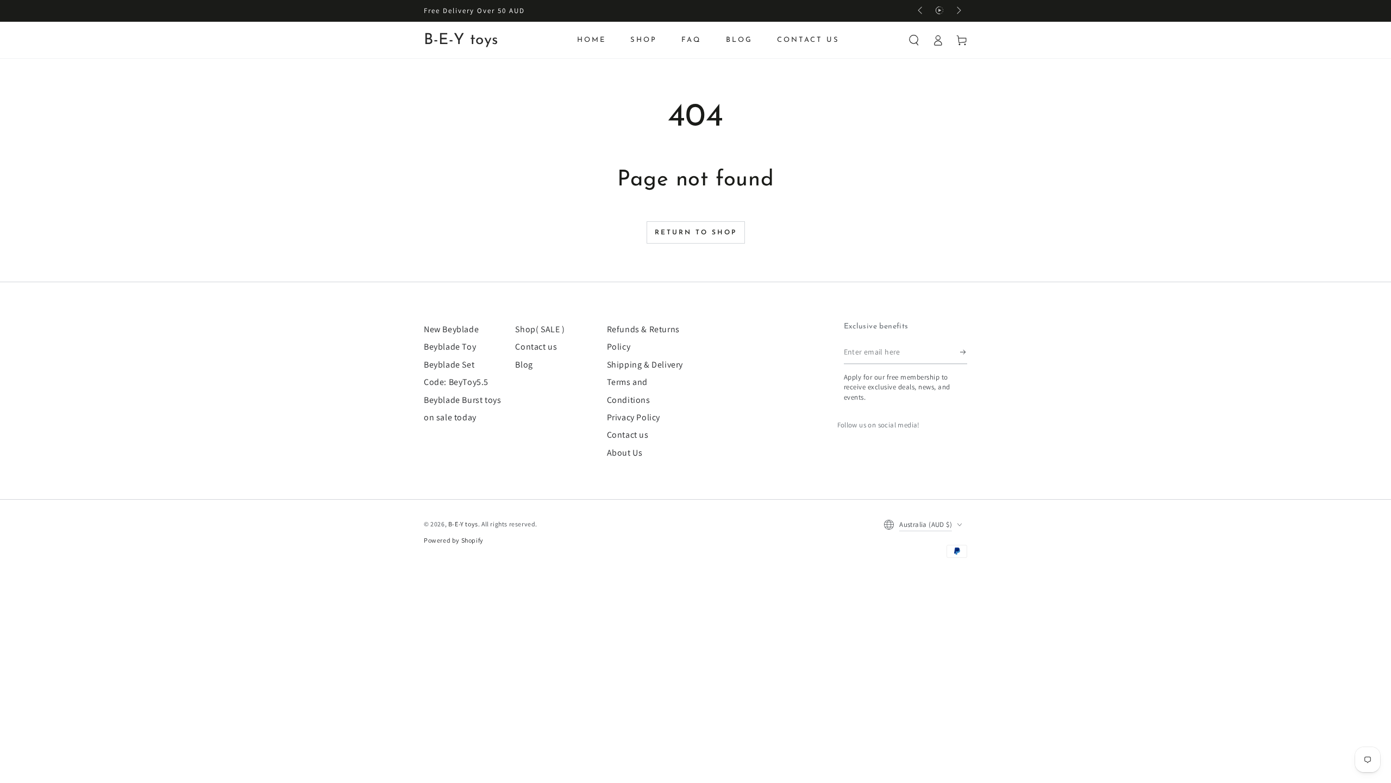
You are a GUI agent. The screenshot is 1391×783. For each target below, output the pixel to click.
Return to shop (696, 232)
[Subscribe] (963, 352)
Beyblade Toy (450, 346)
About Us (625, 452)
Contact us (536, 346)
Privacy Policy (633, 417)
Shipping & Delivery (645, 364)
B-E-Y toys (463, 524)
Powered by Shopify (454, 540)
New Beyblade (451, 329)
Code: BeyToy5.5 (456, 382)
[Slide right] (958, 11)
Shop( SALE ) (540, 329)
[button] (914, 40)
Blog (523, 364)
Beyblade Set (449, 364)
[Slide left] (921, 11)
